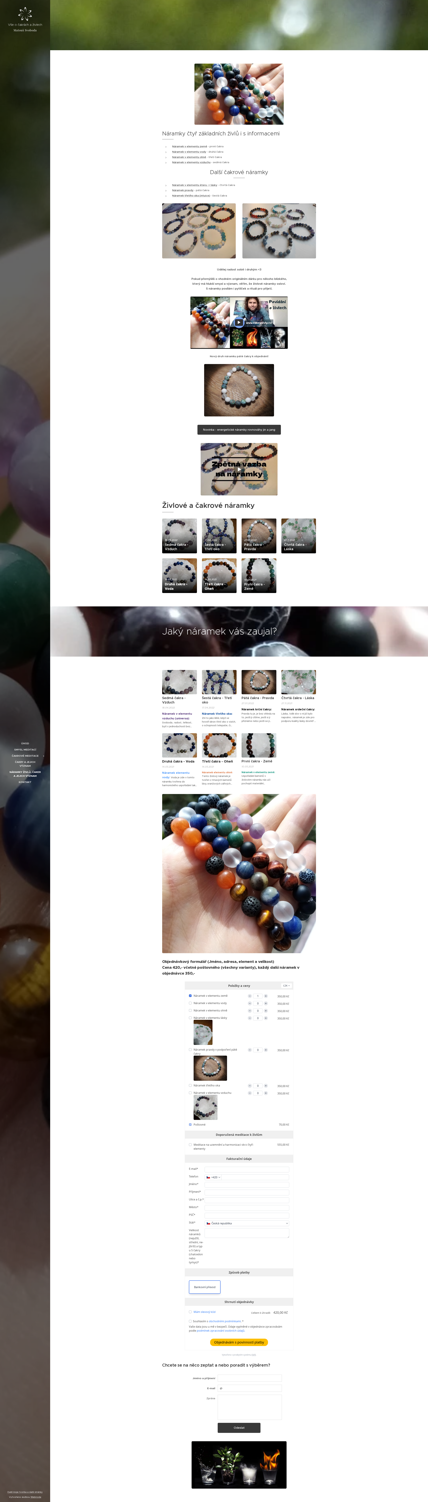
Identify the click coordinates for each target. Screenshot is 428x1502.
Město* (193, 1207)
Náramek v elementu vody (189, 151)
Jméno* (193, 1184)
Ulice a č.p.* (196, 1199)
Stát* (192, 1222)
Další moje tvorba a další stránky (25, 1492)
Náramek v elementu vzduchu (191, 162)
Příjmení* (195, 1192)
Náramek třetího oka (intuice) (191, 195)
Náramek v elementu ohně (189, 157)
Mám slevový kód (205, 1312)
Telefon (193, 1176)
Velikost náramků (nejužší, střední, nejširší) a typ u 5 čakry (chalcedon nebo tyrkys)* (196, 1246)
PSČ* (192, 1215)
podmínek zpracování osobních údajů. (221, 1330)
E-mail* (193, 1169)
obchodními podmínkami (225, 1321)
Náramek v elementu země (189, 146)
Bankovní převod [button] (205, 1287)
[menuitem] (25, 743)
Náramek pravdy (182, 190)
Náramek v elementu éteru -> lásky (194, 185)
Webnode (36, 1497)
